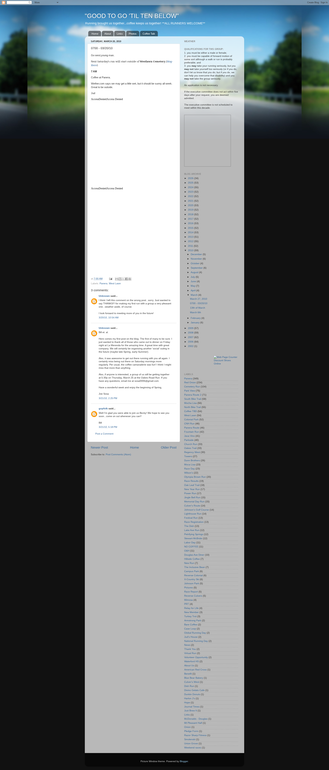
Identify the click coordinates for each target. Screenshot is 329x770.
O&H (186, 550)
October (195, 263)
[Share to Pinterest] (129, 279)
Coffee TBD (190, 411)
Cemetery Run (192, 386)
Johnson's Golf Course (196, 510)
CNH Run (189, 423)
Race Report (191, 591)
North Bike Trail (192, 407)
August (195, 272)
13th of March (197, 308)
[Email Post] (110, 278)
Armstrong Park (192, 620)
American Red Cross (195, 669)
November (197, 259)
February (196, 318)
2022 (191, 196)
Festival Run (191, 518)
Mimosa (188, 600)
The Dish (189, 526)
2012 (191, 241)
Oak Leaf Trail (191, 485)
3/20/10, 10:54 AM (109, 317)
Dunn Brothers (192, 460)
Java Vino (189, 436)
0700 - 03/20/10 (198, 303)
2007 (191, 337)
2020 (191, 205)
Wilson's (188, 473)
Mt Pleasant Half (193, 723)
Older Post (168, 447)
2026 (191, 178)
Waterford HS (191, 661)
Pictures (188, 587)
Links (120, 33)
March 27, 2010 (198, 299)
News (187, 645)
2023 (191, 192)
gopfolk (103, 408)
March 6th (195, 312)
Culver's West (191, 682)
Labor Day (190, 542)
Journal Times (191, 706)
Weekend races (192, 747)
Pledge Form (191, 731)
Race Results (191, 481)
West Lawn (115, 283)
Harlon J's (189, 698)
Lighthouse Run (192, 513)
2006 (191, 341)
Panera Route (191, 427)
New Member (191, 612)
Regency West (192, 452)
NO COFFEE (191, 546)
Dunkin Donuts (192, 694)
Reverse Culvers (193, 596)
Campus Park (191, 571)
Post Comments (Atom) (118, 454)
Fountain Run (191, 432)
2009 (191, 328)
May (193, 286)
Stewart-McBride (193, 538)
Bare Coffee (190, 624)
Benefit (188, 674)
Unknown (104, 296)
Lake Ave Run (191, 530)
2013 (191, 237)
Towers (188, 456)
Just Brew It (190, 710)
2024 (191, 187)
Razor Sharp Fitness (195, 735)
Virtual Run (190, 653)
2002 (191, 346)
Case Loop (190, 628)
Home (95, 33)
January (195, 322)
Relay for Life (191, 608)
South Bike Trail (192, 399)
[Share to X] (123, 279)
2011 (191, 246)
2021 (191, 201)
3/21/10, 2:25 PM (108, 398)
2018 (191, 214)
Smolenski (189, 739)
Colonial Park (191, 419)
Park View (189, 390)
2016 (191, 223)
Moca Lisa (189, 464)
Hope (187, 702)
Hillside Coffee (192, 559)
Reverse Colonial (193, 575)
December (197, 254)
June (194, 281)
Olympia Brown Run (195, 477)
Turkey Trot (190, 616)
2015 (191, 228)
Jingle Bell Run (192, 497)
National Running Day (196, 641)
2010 (191, 250)
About (107, 33)
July (193, 277)
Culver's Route (192, 505)
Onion (187, 727)
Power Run (190, 493)
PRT (186, 604)
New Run (189, 563)
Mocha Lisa (190, 403)
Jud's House (191, 637)
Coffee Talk (149, 33)
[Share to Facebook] (126, 279)
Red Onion (190, 382)
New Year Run (192, 489)
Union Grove (191, 743)
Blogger (184, 761)
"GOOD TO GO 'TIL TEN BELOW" (132, 15)
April (193, 290)
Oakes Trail (190, 448)
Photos (133, 33)
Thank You (190, 649)
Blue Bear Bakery (193, 678)
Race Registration (194, 522)
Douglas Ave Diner (194, 555)
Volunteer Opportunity (196, 657)
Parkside (189, 440)
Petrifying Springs (193, 534)
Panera (103, 283)
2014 (191, 232)
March (194, 295)
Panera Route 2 (192, 395)
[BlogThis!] (120, 279)
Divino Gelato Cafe (194, 690)
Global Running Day (195, 633)
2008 (191, 332)
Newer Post (99, 447)
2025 (191, 182)
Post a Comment (104, 433)
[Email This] (116, 279)
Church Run (190, 444)
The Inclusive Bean (194, 567)
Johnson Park (191, 583)
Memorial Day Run (194, 501)
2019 (191, 210)
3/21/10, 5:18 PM (108, 427)
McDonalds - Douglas (196, 719)
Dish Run (189, 686)
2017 (191, 219)
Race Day (189, 468)
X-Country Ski (191, 579)
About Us (189, 665)
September (197, 268)
